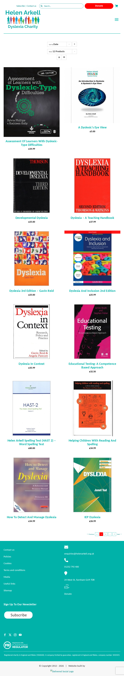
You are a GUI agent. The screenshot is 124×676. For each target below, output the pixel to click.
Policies (7, 556)
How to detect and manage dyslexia (31, 517)
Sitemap (8, 590)
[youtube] (20, 635)
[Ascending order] (74, 44)
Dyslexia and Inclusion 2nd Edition (92, 291)
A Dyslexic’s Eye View (92, 127)
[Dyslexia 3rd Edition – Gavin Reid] (32, 232)
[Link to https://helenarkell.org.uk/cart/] (116, 6)
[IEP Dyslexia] (92, 459)
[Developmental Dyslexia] (32, 159)
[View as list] (64, 57)
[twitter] (10, 635)
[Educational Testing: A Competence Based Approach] (92, 305)
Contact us (31, 6)
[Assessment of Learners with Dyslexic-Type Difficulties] (32, 69)
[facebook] (5, 635)
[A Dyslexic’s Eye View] (92, 69)
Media (7, 576)
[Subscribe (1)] (27, 612)
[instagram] (15, 635)
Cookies (8, 563)
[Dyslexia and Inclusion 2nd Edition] (92, 232)
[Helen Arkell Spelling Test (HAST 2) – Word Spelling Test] (32, 382)
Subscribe (20, 6)
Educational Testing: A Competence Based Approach (92, 365)
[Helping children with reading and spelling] (92, 382)
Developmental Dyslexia (32, 218)
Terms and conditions (14, 570)
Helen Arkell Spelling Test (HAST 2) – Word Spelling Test (32, 442)
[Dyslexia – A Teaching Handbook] (92, 159)
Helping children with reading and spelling (92, 442)
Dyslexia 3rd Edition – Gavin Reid (31, 291)
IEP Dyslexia (92, 517)
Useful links (9, 583)
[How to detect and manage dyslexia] (32, 459)
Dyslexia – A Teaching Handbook (92, 218)
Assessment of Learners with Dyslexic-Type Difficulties (32, 143)
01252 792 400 (71, 566)
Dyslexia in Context (32, 364)
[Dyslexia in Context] (32, 305)
